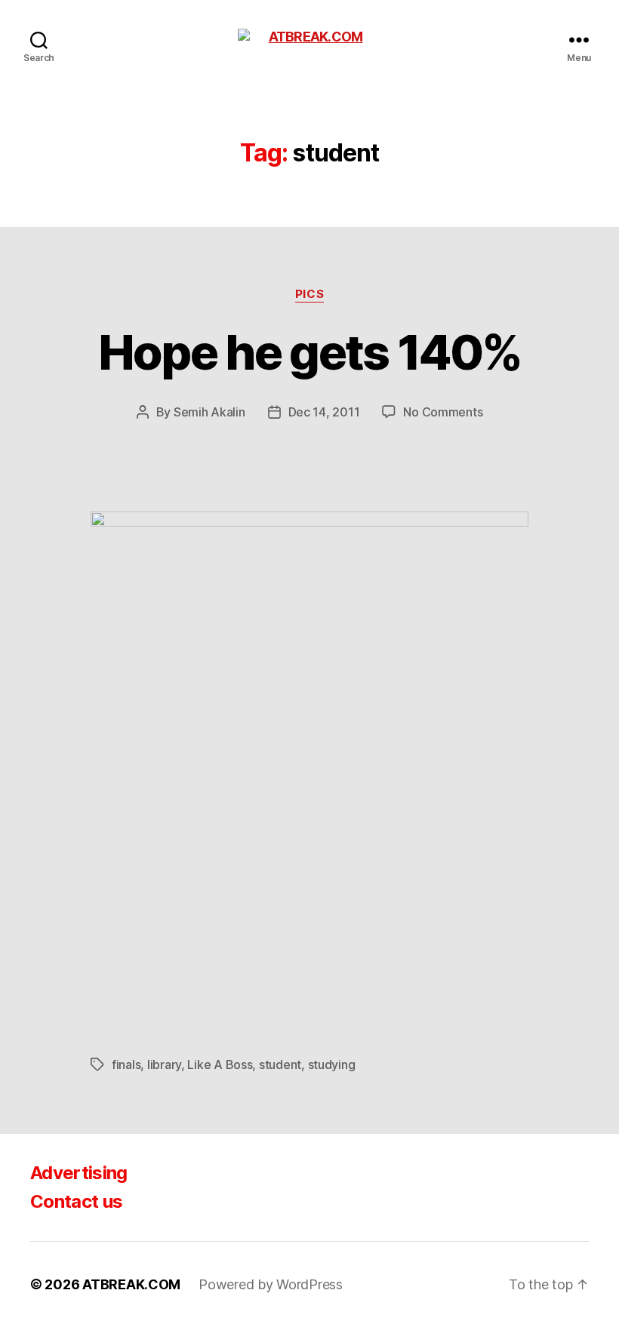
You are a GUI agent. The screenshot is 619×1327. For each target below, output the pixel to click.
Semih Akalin (209, 411)
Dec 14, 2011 (324, 411)
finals (126, 1064)
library (164, 1064)
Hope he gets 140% (310, 352)
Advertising (79, 1173)
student (280, 1064)
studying (332, 1064)
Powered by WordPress (271, 1284)
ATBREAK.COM (131, 1284)
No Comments (442, 411)
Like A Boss (219, 1064)
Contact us (76, 1201)
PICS (309, 294)
